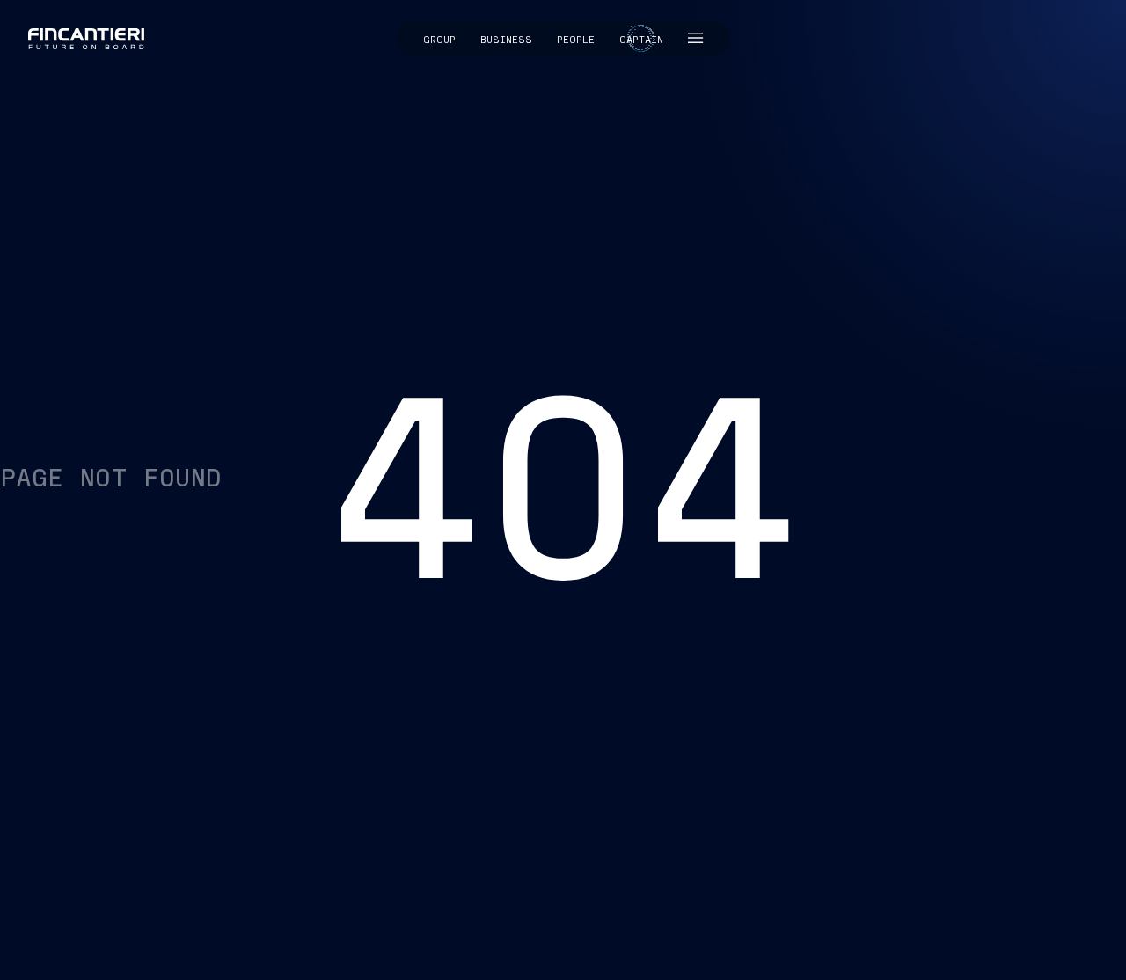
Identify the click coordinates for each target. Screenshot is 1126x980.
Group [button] (439, 39)
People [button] (576, 39)
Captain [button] (641, 39)
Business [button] (506, 39)
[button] (696, 38)
